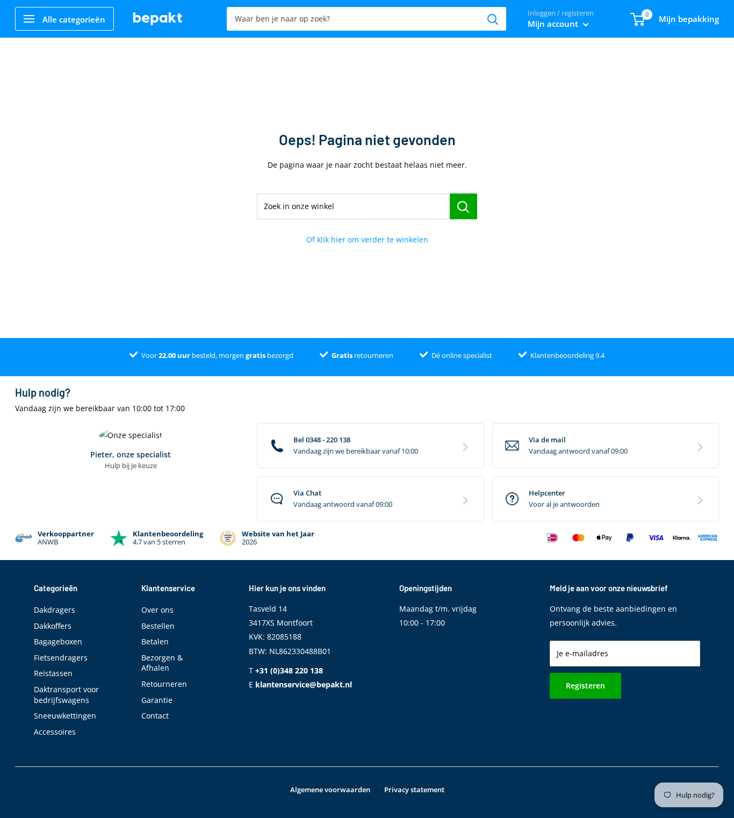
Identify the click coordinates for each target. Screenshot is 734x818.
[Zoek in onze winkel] (463, 206)
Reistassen (53, 673)
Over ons (157, 610)
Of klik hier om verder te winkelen (367, 239)
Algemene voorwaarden (330, 789)
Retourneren (164, 684)
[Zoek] (492, 19)
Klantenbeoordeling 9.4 (567, 355)
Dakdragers (54, 610)
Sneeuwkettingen (65, 716)
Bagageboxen (58, 641)
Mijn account (554, 23)
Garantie (156, 700)
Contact (155, 716)
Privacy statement (414, 789)
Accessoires (55, 732)
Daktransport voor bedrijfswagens (66, 694)
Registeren (585, 685)
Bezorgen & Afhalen (162, 662)
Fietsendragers (61, 657)
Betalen (155, 641)
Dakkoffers (52, 626)
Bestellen (158, 626)
